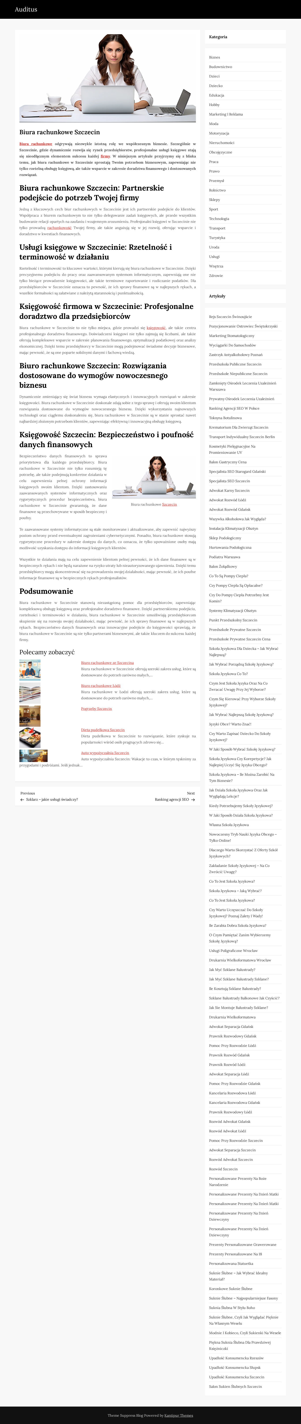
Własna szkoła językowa (229, 825)
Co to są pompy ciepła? (228, 576)
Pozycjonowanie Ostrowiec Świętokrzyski (243, 326)
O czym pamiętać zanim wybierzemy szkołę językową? (240, 938)
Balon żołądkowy (223, 566)
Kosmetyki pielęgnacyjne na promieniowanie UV (232, 449)
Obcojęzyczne (220, 152)
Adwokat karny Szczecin (229, 490)
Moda (213, 123)
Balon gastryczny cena (228, 462)
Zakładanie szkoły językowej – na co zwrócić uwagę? (239, 868)
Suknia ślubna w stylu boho (232, 1307)
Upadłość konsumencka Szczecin (236, 1377)
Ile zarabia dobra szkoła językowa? (237, 925)
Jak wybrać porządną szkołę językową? (241, 664)
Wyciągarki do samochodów (232, 345)
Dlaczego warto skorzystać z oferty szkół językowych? (243, 853)
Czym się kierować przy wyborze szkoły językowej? (242, 702)
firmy (105, 156)
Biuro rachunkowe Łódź (101, 685)
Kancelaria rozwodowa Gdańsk (234, 1102)
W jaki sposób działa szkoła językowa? (241, 815)
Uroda (214, 247)
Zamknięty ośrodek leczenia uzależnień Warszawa (242, 386)
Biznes (214, 57)
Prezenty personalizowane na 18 (235, 1254)
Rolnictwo (217, 190)
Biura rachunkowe (35, 144)
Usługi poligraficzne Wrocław (233, 950)
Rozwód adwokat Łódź (227, 1131)
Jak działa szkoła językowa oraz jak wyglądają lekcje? (238, 793)
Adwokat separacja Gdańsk (231, 1026)
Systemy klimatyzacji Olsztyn (232, 610)
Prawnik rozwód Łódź (227, 1064)
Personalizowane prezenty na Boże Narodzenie (238, 1181)
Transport (217, 228)
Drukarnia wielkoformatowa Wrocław (240, 960)
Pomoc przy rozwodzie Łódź (232, 1045)
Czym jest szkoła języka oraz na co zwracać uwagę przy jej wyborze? (238, 686)
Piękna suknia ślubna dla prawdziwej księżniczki (240, 1345)
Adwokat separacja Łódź (229, 1074)
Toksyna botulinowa (225, 418)
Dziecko (216, 85)
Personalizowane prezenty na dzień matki (244, 1194)
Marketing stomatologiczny (231, 335)
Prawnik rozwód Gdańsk (229, 1055)
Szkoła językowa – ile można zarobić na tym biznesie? (241, 777)
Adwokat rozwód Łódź (227, 500)
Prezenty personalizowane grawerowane (243, 1244)
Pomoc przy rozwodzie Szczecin (236, 1140)
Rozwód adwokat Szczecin (231, 1159)
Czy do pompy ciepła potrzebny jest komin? (239, 598)
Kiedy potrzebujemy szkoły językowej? (241, 806)
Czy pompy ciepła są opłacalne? (236, 585)
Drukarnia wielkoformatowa (232, 1017)
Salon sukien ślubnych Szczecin (235, 1386)
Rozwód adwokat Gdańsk (230, 1121)
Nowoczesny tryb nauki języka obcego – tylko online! (243, 837)
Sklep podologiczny (225, 538)
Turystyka (217, 237)
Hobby (214, 104)
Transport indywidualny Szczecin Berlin (242, 437)
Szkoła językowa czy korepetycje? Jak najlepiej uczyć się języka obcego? (240, 761)
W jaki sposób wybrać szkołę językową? (242, 749)
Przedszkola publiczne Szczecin (235, 364)
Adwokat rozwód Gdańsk (230, 509)
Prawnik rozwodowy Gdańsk (232, 1036)
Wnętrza (216, 266)
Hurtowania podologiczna (230, 547)
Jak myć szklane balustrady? (232, 969)
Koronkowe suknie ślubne (231, 1288)
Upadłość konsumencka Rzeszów (236, 1358)
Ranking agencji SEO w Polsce (234, 408)
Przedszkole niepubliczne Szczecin (238, 373)
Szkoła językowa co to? (228, 673)
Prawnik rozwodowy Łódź (230, 1112)
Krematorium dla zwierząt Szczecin (238, 427)
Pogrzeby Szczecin (96, 708)
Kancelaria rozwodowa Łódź (232, 1093)
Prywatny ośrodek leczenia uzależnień (241, 399)
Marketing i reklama (226, 114)
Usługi (214, 256)
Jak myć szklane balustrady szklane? (239, 979)
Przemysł (216, 180)
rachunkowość (59, 227)
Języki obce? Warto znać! (230, 724)
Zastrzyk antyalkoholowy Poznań (236, 354)
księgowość (156, 327)
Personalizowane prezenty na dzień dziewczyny (238, 1216)
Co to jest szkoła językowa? (232, 881)
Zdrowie (216, 275)
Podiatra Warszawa (224, 557)
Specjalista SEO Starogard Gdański (237, 471)
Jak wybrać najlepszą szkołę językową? (241, 714)
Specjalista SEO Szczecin (229, 481)
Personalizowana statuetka (231, 1263)
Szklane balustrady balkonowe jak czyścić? (244, 998)
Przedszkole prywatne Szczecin (235, 629)
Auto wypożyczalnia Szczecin (105, 753)
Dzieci (214, 76)
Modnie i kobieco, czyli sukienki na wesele (245, 1333)
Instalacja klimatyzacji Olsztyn (233, 528)
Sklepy (214, 199)
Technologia (219, 218)
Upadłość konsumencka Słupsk (235, 1367)
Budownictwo (220, 66)
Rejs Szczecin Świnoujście (230, 316)
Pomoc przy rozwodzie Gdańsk (234, 1083)
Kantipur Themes (178, 1415)
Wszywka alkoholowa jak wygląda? (237, 519)
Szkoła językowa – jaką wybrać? (235, 891)
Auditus (26, 9)
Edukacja (216, 95)
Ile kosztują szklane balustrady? (235, 988)
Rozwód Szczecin (223, 1169)
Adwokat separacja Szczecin (232, 1150)
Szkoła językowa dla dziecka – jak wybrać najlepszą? (244, 651)
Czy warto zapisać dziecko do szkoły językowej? (240, 736)
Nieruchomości (221, 142)
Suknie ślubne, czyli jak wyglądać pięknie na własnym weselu (244, 1320)
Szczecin (169, 504)
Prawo (214, 171)
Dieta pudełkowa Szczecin (103, 730)
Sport (213, 209)
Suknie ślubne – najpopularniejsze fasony (243, 1298)
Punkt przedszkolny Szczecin (233, 620)
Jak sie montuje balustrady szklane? (238, 1007)
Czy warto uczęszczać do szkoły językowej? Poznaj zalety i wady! (236, 913)
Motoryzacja (219, 133)
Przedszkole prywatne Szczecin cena (239, 639)
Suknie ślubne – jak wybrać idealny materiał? (238, 1276)
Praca (213, 161)
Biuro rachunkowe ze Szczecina (107, 662)
